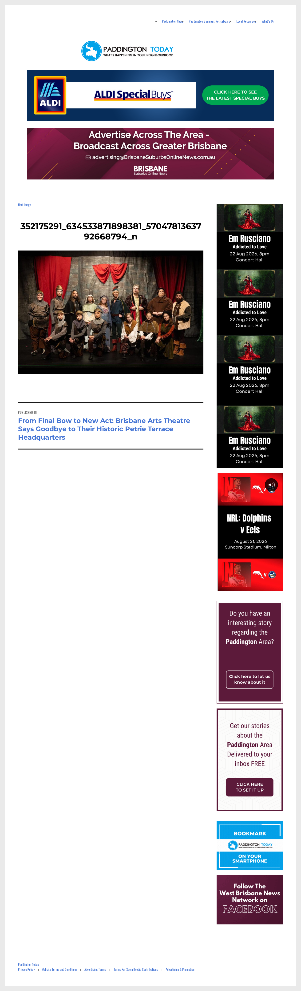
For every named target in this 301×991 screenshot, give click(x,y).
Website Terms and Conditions (59, 969)
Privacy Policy (26, 969)
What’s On (268, 21)
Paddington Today (28, 964)
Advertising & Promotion (180, 969)
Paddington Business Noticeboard (209, 21)
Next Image (24, 204)
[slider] (254, 587)
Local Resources (246, 21)
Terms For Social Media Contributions (136, 969)
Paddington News (172, 21)
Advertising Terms (95, 969)
